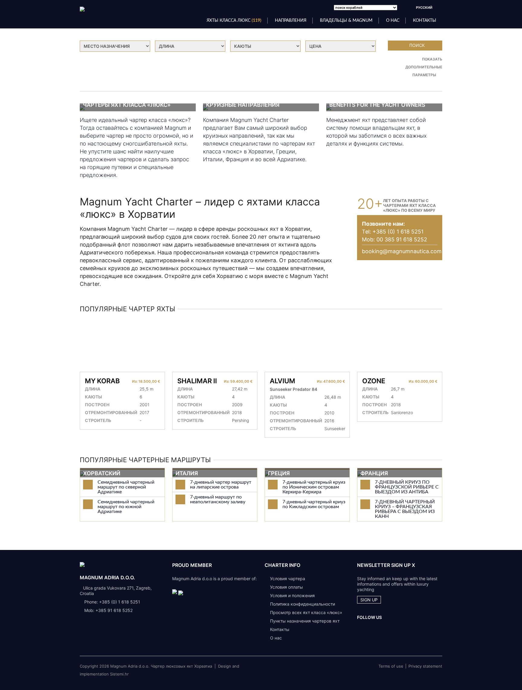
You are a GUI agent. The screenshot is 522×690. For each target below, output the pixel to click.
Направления (290, 20)
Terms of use (391, 666)
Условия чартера (287, 578)
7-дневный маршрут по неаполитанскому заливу (217, 499)
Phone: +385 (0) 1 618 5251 (112, 601)
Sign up (369, 599)
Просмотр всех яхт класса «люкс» (306, 612)
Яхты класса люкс (234, 20)
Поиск (417, 45)
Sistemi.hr (119, 674)
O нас (392, 20)
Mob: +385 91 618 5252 (108, 610)
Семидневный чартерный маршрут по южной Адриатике (126, 506)
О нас (276, 637)
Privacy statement (425, 666)
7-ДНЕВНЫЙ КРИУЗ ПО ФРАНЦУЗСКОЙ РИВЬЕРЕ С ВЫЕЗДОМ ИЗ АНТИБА (407, 487)
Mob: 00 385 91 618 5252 (394, 239)
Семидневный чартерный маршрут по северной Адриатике (126, 487)
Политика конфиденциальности (302, 604)
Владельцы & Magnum (346, 20)
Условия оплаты (286, 587)
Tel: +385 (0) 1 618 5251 (393, 231)
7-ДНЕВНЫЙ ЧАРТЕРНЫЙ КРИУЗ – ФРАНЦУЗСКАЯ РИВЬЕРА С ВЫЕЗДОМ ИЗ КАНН (405, 509)
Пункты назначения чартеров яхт (305, 620)
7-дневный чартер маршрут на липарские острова (220, 484)
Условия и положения (292, 595)
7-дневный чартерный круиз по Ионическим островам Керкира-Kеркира (313, 487)
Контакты (424, 20)
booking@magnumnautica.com (402, 251)
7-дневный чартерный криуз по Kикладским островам (313, 504)
